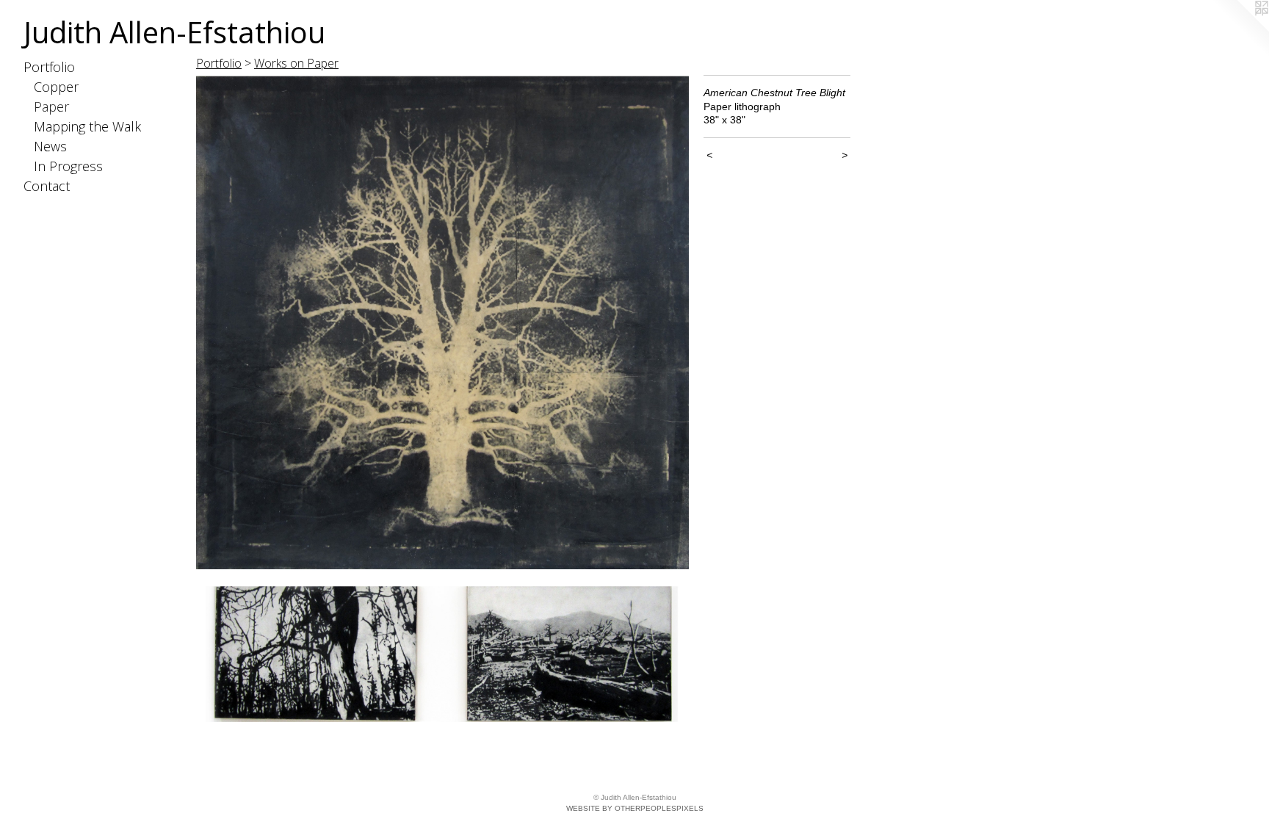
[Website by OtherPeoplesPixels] (1239, 29)
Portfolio (49, 67)
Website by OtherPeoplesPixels (635, 808)
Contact (47, 186)
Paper (51, 106)
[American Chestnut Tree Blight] (442, 398)
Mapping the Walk (87, 126)
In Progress (68, 166)
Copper (56, 86)
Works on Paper (296, 63)
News (50, 146)
